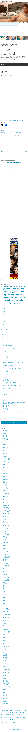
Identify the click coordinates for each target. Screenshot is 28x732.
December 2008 (6, 668)
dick (4, 712)
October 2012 (6, 597)
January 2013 (5, 593)
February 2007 (6, 701)
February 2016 (6, 553)
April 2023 (5, 453)
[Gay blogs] (3, 280)
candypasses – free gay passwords (11, 49)
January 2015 (5, 563)
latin (8, 717)
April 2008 (5, 680)
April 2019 (5, 521)
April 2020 (5, 502)
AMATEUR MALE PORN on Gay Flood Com (11, 347)
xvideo (2, 337)
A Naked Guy (5, 344)
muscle (19, 717)
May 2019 (5, 519)
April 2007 (5, 698)
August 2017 (5, 536)
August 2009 (5, 655)
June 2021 (5, 482)
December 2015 (6, 554)
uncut (14, 722)
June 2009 (5, 658)
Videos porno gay (4, 318)
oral (21, 717)
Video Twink (5, 409)
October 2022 (6, 461)
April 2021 (5, 485)
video (17, 722)
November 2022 (6, 459)
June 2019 (5, 517)
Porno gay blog (4, 324)
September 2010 (6, 635)
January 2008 (5, 684)
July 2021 (5, 481)
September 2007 (6, 691)
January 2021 (5, 490)
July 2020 (5, 498)
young (22, 722)
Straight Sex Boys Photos (8, 406)
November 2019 (6, 510)
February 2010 (6, 646)
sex (6, 719)
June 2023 (5, 450)
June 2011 (5, 622)
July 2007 (5, 694)
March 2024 (5, 436)
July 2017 (5, 537)
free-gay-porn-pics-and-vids (8, 365)
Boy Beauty (5, 351)
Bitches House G (6, 350)
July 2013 (5, 583)
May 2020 (5, 501)
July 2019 (5, 516)
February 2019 (6, 524)
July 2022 (5, 465)
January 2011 (5, 629)
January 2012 (5, 611)
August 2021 (5, 479)
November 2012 (6, 596)
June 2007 (5, 695)
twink (6, 722)
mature (13, 717)
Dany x (4, 360)
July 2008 (5, 675)
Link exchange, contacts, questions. (14, 169)
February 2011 (6, 628)
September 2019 (6, 513)
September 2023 (6, 446)
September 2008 (6, 672)
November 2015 (6, 556)
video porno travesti (5, 326)
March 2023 (5, 455)
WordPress (19, 729)
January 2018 (5, 530)
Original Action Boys (7, 396)
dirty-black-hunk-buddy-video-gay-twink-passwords (13, 362)
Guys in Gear (5, 383)
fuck (8, 712)
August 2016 (5, 548)
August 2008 (5, 674)
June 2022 (5, 467)
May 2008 (5, 678)
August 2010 (5, 637)
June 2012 (5, 603)
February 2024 (6, 438)
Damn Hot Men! (6, 359)
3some (2, 710)
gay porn (6, 714)
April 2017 (5, 540)
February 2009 (6, 665)
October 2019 (6, 511)
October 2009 (6, 652)
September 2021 (6, 478)
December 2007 (6, 686)
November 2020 (6, 493)
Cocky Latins (5, 356)
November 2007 (6, 688)
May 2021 (5, 484)
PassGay (4, 397)
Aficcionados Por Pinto (7, 345)
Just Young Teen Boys (18, 132)
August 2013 (5, 582)
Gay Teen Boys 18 (6, 379)
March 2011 (5, 626)
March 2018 (5, 528)
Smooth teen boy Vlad (5, 137)
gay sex (17, 714)
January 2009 (5, 666)
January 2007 (5, 703)
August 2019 (5, 514)
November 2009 (6, 651)
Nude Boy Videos (6, 394)
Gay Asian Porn (6, 370)
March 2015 (5, 562)
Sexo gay (2, 316)
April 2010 (5, 643)
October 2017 (6, 534)
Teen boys (3, 132)
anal (8, 710)
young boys (25, 722)
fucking (11, 712)
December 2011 (6, 612)
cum (2, 712)
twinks (11, 722)
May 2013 (5, 586)
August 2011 (5, 619)
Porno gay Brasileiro (5, 311)
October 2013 (6, 579)
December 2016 (6, 544)
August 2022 (5, 464)
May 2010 (5, 642)
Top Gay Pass (5, 408)
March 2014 (5, 573)
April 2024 (5, 435)
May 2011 (5, 623)
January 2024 (5, 439)
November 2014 (6, 565)
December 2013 (6, 576)
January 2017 (5, 542)
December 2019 (6, 508)
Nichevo (4, 391)
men (16, 717)
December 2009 (6, 649)
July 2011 (5, 620)
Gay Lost (5, 376)
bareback (14, 710)
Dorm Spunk (5, 363)
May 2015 (5, 560)
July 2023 (5, 449)
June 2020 (5, 499)
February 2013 (6, 591)
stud (24, 719)
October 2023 (6, 444)
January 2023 (5, 456)
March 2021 (5, 487)
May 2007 (5, 697)
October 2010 (6, 634)
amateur (5, 710)
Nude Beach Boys (6, 393)
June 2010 (5, 640)
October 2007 (6, 689)
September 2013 (6, 580)
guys (23, 714)
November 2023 (6, 442)
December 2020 (6, 492)
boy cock (5, 353)
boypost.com (5, 354)
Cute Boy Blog (6, 357)
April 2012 (5, 606)
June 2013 (5, 585)
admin (11, 75)
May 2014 (5, 570)
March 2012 (5, 608)
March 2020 (5, 504)
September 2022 (6, 462)
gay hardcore (18, 712)
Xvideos (2, 334)
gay (14, 712)
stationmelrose (6, 405)
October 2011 (6, 615)
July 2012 (5, 602)
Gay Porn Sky (5, 377)
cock (24, 710)
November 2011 (6, 614)
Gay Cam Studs (6, 371)
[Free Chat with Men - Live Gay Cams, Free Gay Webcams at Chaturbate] (14, 38)
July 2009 (5, 657)
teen (3, 144)
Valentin (25, 151)
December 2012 (6, 594)
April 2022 (5, 469)
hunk (3, 717)
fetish (6, 712)
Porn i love (5, 400)
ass (10, 710)
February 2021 (6, 488)
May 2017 (5, 539)
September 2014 (6, 567)
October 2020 (6, 495)
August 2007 (5, 692)
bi (17, 710)
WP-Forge (14, 729)
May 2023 (5, 452)
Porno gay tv (3, 321)
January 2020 (5, 507)
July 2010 (5, 638)
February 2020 (6, 505)
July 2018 (5, 527)
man (11, 717)
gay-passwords (6, 380)
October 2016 (6, 545)
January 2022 (5, 473)
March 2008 (5, 681)
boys (22, 710)
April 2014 (5, 571)
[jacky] (14, 98)
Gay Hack (5, 373)
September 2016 (6, 547)
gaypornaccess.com (12, 714)
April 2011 (5, 625)
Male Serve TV (6, 390)
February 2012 (6, 609)
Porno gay (3, 313)
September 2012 (6, 599)
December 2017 (6, 531)
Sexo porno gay (4, 332)
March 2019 (5, 522)
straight (10, 720)
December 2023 (6, 441)
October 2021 (6, 476)
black (19, 710)
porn (5, 719)
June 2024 (5, 432)
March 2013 (5, 590)
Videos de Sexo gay (5, 329)
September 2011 (6, 617)
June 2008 (5, 677)
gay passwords (4, 151)
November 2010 (6, 632)
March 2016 (5, 551)
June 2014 (5, 568)
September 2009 (6, 654)
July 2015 (5, 559)
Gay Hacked (5, 374)
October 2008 (6, 671)
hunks (6, 717)
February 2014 (6, 574)
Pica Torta (5, 399)
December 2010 (6, 631)
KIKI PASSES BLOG (7, 388)
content (2, 67)
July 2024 (5, 430)
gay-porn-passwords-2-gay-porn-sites (11, 382)
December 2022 (6, 458)
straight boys (15, 719)
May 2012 (5, 605)
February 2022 (6, 472)
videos (19, 722)
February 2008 (6, 683)
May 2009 (5, 660)
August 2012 (5, 600)
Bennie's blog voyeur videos (9, 348)
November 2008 (6, 669)
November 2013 (6, 577)
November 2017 (6, 533)
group (20, 714)
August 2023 (5, 447)
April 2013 (5, 588)
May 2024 (5, 433)
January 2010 (5, 648)
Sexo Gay (3, 308)
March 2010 (5, 645)
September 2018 (6, 525)
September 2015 (6, 557)
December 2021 (6, 475)
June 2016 (5, 550)
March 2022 (5, 470)
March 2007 (5, 700)
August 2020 (5, 496)
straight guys (20, 719)
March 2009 (5, 663)
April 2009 (5, 661)
